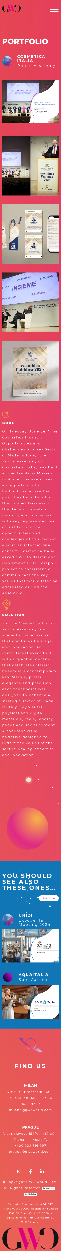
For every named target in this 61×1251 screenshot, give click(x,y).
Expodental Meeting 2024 (35, 922)
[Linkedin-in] (42, 1171)
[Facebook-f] (30, 1171)
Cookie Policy (30, 1194)
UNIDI (26, 915)
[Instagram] (19, 1171)
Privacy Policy (48, 1188)
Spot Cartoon (34, 979)
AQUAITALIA (34, 974)
